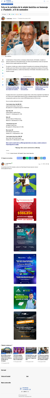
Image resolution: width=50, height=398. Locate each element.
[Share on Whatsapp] (11, 14)
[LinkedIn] (48, 164)
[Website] (41, 164)
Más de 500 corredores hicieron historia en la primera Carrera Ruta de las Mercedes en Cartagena (6, 358)
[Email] (17, 14)
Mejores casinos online (6, 382)
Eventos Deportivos (30, 153)
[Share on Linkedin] (13, 14)
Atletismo (3, 353)
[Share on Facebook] (7, 14)
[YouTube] (25, 391)
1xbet (27, 376)
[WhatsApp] (28, 391)
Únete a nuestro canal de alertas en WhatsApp (30, 147)
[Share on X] (9, 14)
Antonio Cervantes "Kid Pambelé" (16, 153)
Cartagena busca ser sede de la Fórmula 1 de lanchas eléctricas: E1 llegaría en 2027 (31, 357)
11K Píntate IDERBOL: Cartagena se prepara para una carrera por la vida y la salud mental (18, 357)
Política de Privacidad (5, 376)
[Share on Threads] (35, 158)
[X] (44, 164)
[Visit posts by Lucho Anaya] (3, 18)
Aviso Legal (3, 370)
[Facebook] (43, 164)
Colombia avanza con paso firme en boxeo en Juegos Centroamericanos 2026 (41, 88)
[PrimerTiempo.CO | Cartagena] (8, 1)
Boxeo (3, 4)
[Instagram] (46, 164)
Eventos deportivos (9, 4)
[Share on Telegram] (15, 14)
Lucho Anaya (9, 18)
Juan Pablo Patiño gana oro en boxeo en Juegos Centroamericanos (27, 88)
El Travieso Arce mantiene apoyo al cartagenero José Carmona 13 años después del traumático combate (12, 88)
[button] (2, 1)
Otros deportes (29, 353)
